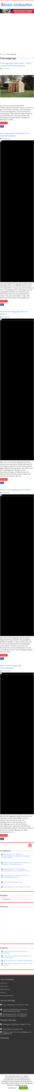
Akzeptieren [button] (23, 1088)
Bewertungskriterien (6, 996)
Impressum (4, 983)
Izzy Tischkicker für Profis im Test (15, 1005)
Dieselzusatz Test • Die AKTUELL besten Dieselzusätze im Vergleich (13, 1015)
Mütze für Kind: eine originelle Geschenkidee (18, 960)
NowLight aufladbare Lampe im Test (17, 1024)
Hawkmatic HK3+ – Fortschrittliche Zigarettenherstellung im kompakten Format (15, 870)
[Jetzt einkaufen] (17, 4)
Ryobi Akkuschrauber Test (13, 1029)
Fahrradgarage (6, 68)
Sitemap (3, 992)
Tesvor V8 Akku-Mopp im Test (13, 882)
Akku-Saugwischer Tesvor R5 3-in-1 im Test (17, 887)
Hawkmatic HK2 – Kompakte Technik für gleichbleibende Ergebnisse (15, 876)
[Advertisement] (17, 34)
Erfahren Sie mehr (21, 1085)
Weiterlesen (3, 123)
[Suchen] (30, 845)
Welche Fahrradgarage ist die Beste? (15, 490)
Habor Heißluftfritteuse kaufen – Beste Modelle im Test (16, 1010)
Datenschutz (4, 986)
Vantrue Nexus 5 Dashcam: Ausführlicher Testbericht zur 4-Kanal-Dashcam (15, 863)
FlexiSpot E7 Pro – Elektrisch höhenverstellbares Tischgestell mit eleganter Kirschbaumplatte (15, 856)
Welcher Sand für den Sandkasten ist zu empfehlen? (15, 1033)
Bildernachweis (5, 989)
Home (4, 54)
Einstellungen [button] (12, 1088)
